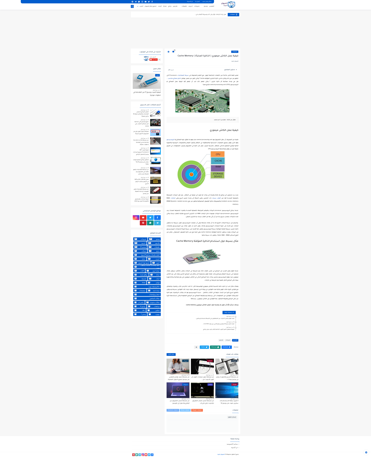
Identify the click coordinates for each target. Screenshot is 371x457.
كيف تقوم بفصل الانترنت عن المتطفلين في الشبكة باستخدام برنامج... (214, 318)
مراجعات (154, 306)
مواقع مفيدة (141, 275)
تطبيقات (184, 6)
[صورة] (155, 112)
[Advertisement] (185, 33)
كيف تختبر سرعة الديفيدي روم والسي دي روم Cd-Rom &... (218, 324)
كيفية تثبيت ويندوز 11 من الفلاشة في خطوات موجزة (147, 94)
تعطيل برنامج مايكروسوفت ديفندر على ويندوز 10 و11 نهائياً (141, 162)
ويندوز (206, 6)
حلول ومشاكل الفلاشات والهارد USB (147, 266)
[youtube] (145, 1)
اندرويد (190, 6)
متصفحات (140, 290)
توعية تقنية (154, 290)
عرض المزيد (171, 354)
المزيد (141, 6)
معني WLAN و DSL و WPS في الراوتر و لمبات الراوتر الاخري (142, 182)
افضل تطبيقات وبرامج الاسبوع (147, 255)
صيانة (155, 275)
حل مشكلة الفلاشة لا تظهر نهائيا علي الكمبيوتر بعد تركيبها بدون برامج (141, 172)
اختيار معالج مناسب (174, 78)
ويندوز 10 (140, 247)
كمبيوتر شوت (221, 454)
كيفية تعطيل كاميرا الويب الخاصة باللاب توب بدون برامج (218, 329)
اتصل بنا (197, 1)
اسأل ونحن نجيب (206, 1)
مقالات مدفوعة (153, 302)
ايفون (156, 263)
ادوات (155, 278)
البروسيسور (170, 140)
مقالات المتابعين (147, 298)
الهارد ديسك (216, 198)
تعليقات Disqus (185, 410)
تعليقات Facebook (173, 410)
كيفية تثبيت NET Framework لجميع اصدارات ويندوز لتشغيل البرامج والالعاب (141, 152)
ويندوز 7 (140, 314)
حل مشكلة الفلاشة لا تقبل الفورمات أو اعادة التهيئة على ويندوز (141, 191)
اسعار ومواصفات (147, 294)
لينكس (154, 310)
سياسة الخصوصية (232, 444)
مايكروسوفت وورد (147, 286)
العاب (139, 271)
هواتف (154, 282)
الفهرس (211, 6)
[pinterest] (132, 1)
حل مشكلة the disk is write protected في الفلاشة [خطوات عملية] (141, 142)
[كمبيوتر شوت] (228, 4)
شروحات (197, 6)
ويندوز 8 (140, 306)
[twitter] (149, 1)
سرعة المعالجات (182, 75)
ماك (140, 310)
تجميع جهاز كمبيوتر (151, 6)
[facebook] (152, 1)
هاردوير (175, 6)
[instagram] (142, 1)
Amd (140, 282)
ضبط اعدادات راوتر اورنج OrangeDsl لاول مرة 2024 (141, 200)
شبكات (140, 251)
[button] (227, 347)
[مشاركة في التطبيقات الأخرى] (196, 347)
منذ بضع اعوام (229, 316)
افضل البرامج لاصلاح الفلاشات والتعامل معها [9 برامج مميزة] (141, 114)
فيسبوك (140, 278)
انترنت (160, 6)
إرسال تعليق (232, 417)
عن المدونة (190, 1)
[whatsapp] (139, 1)
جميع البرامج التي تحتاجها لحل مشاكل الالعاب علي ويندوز (141, 124)
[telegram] (136, 1)
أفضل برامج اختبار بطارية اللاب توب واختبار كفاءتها (210, 14)
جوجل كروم (153, 271)
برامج (169, 6)
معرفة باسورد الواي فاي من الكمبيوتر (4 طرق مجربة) (141, 132)
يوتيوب (154, 314)
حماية (165, 6)
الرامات (173, 198)
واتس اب (139, 302)
